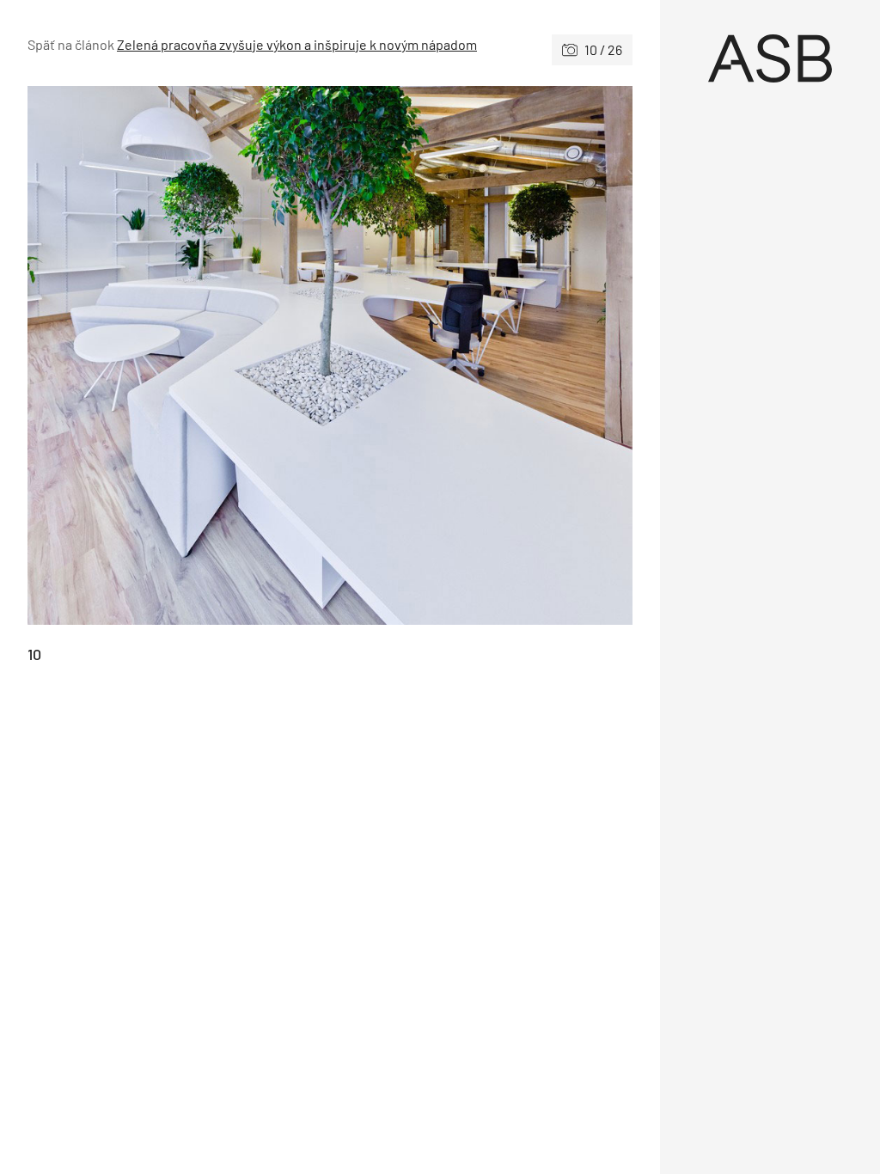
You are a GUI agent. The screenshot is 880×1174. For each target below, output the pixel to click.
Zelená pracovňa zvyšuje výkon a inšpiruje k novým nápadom (297, 44)
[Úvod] (770, 58)
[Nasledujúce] (481, 355)
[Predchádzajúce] (179, 355)
